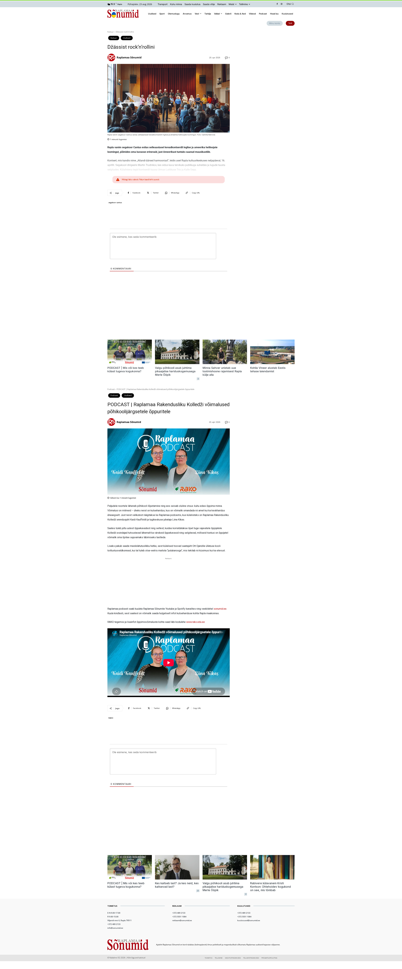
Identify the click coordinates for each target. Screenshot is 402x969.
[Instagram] (281, 4)
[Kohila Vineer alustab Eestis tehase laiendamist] (272, 352)
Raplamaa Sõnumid (129, 57)
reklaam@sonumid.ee (182, 920)
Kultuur (110, 31)
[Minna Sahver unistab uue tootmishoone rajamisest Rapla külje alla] (225, 352)
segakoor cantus (115, 202)
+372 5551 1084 (179, 916)
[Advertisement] (266, 52)
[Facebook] (277, 4)
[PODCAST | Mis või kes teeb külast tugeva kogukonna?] (129, 352)
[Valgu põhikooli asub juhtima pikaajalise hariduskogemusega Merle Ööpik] (177, 352)
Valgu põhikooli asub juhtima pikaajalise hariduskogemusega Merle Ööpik (175, 371)
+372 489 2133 (113, 924)
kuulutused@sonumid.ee (248, 920)
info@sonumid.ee (115, 928)
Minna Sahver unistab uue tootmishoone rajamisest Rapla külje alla (222, 371)
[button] (291, 4)
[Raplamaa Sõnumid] (111, 57)
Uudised (126, 38)
